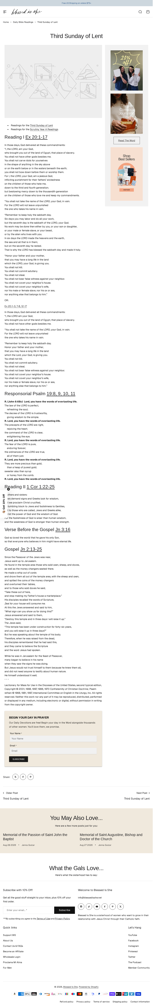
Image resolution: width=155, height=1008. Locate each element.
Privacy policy (83, 1001)
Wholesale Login (11, 956)
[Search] (140, 11)
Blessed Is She (70, 986)
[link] (15, 777)
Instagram (133, 946)
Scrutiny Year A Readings (44, 129)
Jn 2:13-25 (31, 549)
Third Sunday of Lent (41, 125)
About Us (8, 940)
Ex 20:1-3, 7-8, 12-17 (16, 306)
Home (6, 22)
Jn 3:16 (62, 529)
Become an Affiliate (13, 951)
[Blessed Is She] (26, 11)
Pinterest (133, 951)
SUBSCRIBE (19, 759)
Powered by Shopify (89, 986)
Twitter (131, 956)
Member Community (139, 967)
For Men (7, 967)
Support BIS (9, 935)
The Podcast (134, 962)
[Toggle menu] (5, 11)
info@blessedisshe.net (90, 897)
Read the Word (126, 140)
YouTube (132, 935)
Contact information (140, 1001)
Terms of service (101, 1001)
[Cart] (148, 11)
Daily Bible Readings (23, 22)
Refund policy (66, 1001)
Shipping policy (120, 1001)
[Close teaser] (8, 489)
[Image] (126, 70)
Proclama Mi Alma (12, 962)
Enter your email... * (17, 910)
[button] (4, 504)
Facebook (133, 940)
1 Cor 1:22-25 (41, 486)
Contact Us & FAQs (13, 946)
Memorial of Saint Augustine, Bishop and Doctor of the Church (110, 837)
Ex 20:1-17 (36, 137)
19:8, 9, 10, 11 (61, 393)
